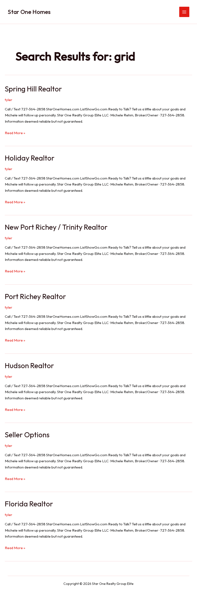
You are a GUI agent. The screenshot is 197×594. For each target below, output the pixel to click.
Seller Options (27, 434)
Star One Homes (29, 11)
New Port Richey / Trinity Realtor (56, 227)
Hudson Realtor (29, 365)
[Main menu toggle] (184, 12)
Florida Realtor (29, 503)
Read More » (15, 133)
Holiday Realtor (30, 157)
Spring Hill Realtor (33, 88)
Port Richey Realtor (35, 296)
